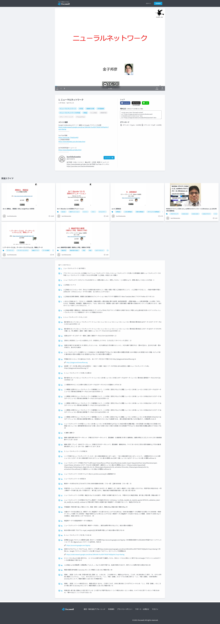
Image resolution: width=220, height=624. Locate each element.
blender (63, 211)
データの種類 (46, 250)
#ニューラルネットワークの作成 (70, 113)
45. (62, 540)
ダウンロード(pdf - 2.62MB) (153, 125)
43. (62, 531)
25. (62, 417)
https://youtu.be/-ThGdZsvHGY (68, 137)
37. (62, 495)
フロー (93, 211)
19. (62, 378)
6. (61, 297)
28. (62, 438)
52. (62, 591)
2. (61, 273)
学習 (84, 250)
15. (62, 352)
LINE (146, 103)
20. (62, 385)
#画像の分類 (90, 109)
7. (61, 302)
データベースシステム (23, 250)
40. (62, 512)
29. (62, 445)
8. (61, 311)
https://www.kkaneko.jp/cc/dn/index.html (71, 141)
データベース (10, 250)
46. (62, 549)
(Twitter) (137, 103)
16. (62, 359)
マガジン (155, 609)
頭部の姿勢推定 (139, 211)
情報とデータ (35, 250)
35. (62, 484)
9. (61, 317)
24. (62, 410)
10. (62, 322)
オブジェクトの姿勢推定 (153, 211)
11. (62, 329)
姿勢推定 (118, 211)
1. (61, 269)
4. (61, 285)
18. (62, 373)
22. (62, 397)
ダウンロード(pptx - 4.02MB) (132, 125)
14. (62, 346)
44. (62, 535)
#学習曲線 (100, 109)
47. (62, 558)
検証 (90, 250)
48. (62, 565)
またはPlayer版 (136, 105)
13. (62, 341)
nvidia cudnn (195, 214)
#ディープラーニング (66, 117)
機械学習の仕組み (74, 250)
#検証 (85, 113)
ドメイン (85, 211)
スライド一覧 (109, 158)
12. (62, 336)
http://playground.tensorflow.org (77, 362)
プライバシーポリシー (125, 609)
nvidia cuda (185, 214)
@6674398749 (71, 159)
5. (61, 290)
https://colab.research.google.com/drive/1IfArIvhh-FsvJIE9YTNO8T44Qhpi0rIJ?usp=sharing (95, 554)
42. (62, 526)
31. (62, 456)
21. (62, 390)
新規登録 (158, 3)
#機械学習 (103, 113)
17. (62, 366)
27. (62, 433)
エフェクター (102, 211)
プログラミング (174, 214)
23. (62, 403)
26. (62, 424)
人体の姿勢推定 (128, 211)
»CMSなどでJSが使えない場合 (135, 109)
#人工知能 (93, 113)
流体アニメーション (74, 211)
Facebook (126, 103)
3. (61, 280)
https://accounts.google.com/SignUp (78, 545)
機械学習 (64, 250)
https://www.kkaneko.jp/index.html (69, 150)
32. (62, 463)
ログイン (148, 3)
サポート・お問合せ (142, 609)
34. (62, 479)
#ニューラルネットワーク (68, 109)
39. (62, 507)
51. (62, 584)
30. (62, 452)
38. (62, 500)
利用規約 (111, 609)
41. (62, 521)
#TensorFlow (80, 117)
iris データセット (99, 250)
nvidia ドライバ (206, 214)
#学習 (81, 109)
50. (62, 575)
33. (62, 474)
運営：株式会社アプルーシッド (94, 609)
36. (62, 489)
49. (62, 570)
